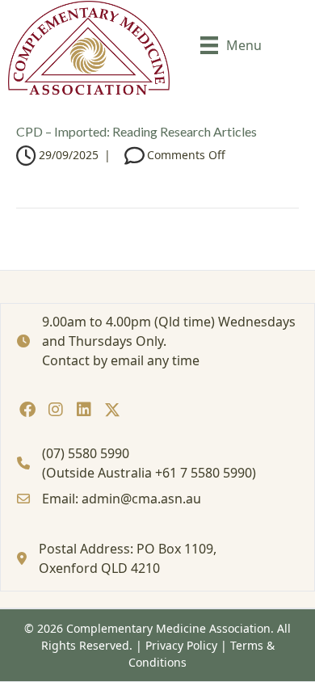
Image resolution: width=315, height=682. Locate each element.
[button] (27, 409)
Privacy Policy (181, 645)
